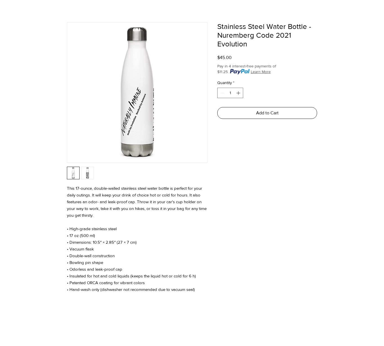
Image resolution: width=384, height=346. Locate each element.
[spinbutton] (230, 93)
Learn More (261, 71)
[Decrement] (221, 93)
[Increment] (238, 93)
